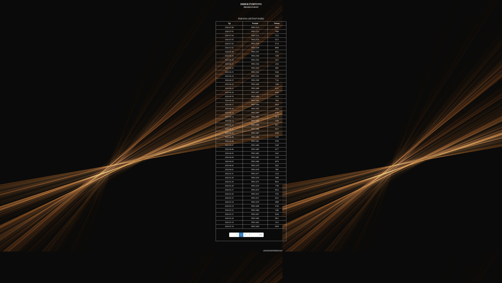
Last (260, 235)
